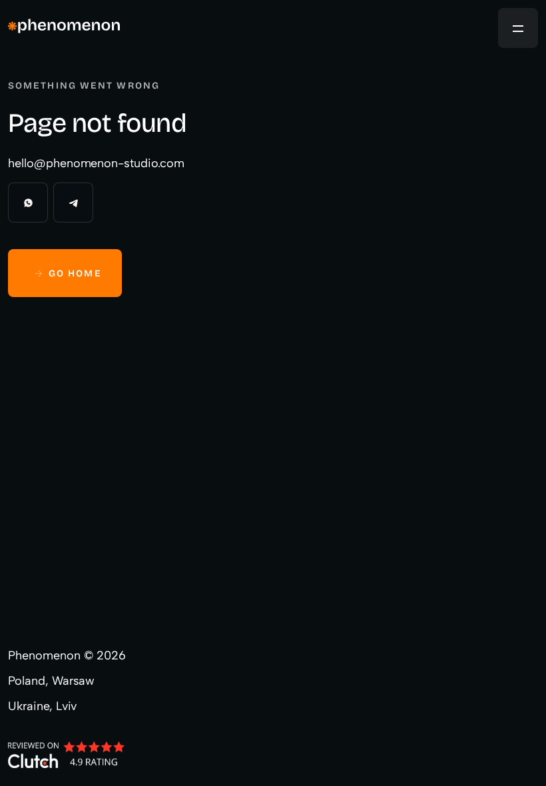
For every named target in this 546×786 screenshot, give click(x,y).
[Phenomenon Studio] (64, 28)
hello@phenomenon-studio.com (96, 163)
